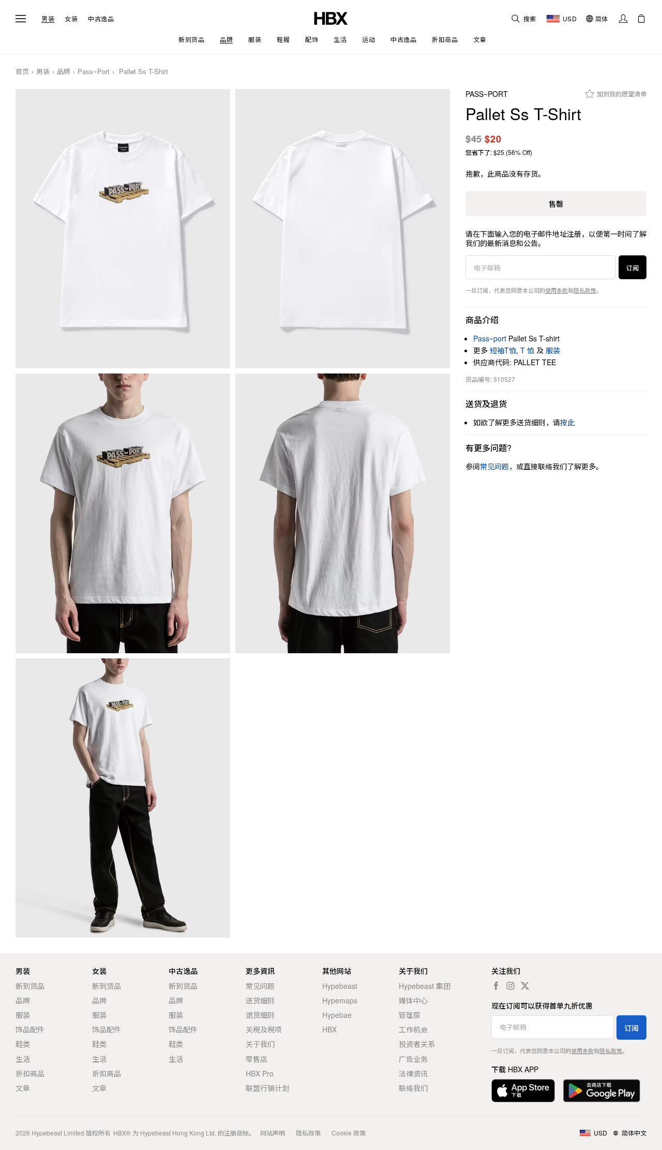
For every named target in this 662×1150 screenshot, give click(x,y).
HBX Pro (260, 1073)
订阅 (632, 267)
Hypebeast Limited (58, 1132)
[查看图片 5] (123, 798)
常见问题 (260, 985)
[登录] (623, 18)
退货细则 (260, 1014)
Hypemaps (339, 1000)
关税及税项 (264, 1029)
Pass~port (94, 71)
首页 (22, 71)
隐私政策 (585, 290)
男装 (47, 19)
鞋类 (23, 1043)
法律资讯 (413, 1073)
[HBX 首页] (331, 17)
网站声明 (272, 1132)
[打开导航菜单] (21, 18)
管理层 (409, 1014)
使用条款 (556, 290)
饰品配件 (30, 1029)
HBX (329, 1029)
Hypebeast (339, 985)
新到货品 (30, 985)
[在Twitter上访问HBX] (525, 985)
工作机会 (413, 1029)
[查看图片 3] (123, 513)
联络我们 (413, 1087)
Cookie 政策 (349, 1132)
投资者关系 (417, 1043)
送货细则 (260, 1000)
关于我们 (260, 1043)
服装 (553, 350)
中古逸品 (101, 19)
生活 (23, 1058)
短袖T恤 (503, 350)
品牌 (63, 71)
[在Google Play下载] (601, 1090)
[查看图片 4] (342, 513)
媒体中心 (413, 1000)
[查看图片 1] (123, 229)
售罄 (556, 203)
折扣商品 (30, 1073)
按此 (567, 422)
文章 (23, 1087)
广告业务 (413, 1058)
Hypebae (337, 1014)
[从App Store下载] (523, 1090)
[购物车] (641, 18)
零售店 (256, 1058)
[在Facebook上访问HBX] (496, 985)
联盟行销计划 (267, 1087)
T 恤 (527, 350)
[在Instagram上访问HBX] (510, 985)
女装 (71, 19)
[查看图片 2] (342, 229)
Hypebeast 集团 (424, 985)
